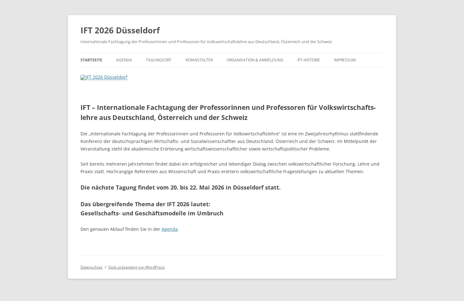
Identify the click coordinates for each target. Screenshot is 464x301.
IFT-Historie (308, 60)
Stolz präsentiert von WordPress (136, 267)
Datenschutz (91, 267)
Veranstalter (199, 60)
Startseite (91, 60)
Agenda (124, 60)
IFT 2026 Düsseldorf (120, 30)
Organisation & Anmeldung (255, 60)
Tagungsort (158, 60)
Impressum (345, 60)
